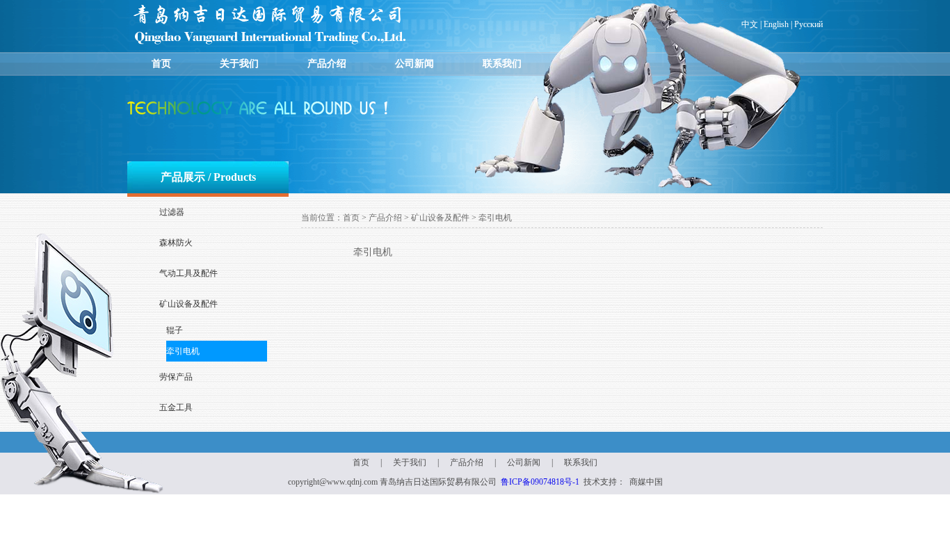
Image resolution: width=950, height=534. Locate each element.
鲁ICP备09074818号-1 (540, 482)
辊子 (174, 330)
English (776, 24)
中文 (749, 24)
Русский (808, 24)
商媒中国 (646, 482)
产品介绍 (326, 63)
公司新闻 (414, 63)
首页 (161, 63)
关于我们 (239, 63)
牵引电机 (183, 351)
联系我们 (502, 63)
